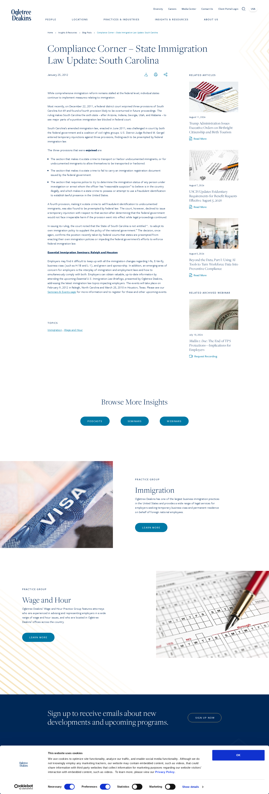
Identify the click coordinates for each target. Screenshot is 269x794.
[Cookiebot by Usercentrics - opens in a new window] (24, 787)
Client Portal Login (228, 9)
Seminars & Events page (62, 292)
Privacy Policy (165, 772)
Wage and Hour (73, 330)
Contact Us (207, 9)
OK (238, 755)
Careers (172, 9)
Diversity (158, 9)
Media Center (189, 9)
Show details (190, 786)
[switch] (105, 787)
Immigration (55, 330)
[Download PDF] (146, 75)
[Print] (155, 75)
